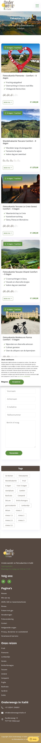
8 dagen (8, 486)
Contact (4, 623)
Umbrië (4, 674)
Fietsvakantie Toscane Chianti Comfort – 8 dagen (20, 273)
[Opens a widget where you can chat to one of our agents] (33, 739)
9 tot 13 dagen (22, 486)
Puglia (3, 682)
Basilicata (8, 496)
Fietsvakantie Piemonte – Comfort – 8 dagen (20, 76)
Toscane (4, 669)
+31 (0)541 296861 (12, 707)
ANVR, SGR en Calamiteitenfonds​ (13, 602)
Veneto (4, 661)
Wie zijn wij (5, 598)
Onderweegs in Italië (19, 737)
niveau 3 (21, 520)
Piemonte (4, 652)
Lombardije (25, 505)
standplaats (9, 491)
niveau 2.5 (9, 520)
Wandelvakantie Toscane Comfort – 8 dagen (19, 142)
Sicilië (3, 695)
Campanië (21, 496)
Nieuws (4, 593)
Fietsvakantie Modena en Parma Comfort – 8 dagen (17, 338)
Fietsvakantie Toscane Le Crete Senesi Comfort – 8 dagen (20, 207)
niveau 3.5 (9, 525)
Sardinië (4, 691)
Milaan (7, 510)
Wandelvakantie (11, 481)
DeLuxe (8, 501)
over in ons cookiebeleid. (24, 376)
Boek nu (7, 102)
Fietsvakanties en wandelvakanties (19, 25)
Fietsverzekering (7, 619)
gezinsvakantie (10, 505)
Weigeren (4, 382)
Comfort (22, 491)
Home (18, 22)
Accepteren (16, 382)
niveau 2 (21, 515)
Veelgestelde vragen (8, 627)
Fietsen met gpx (7, 610)
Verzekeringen (6, 615)
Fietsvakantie (23, 476)
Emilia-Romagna (22, 501)
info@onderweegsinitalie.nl (15, 713)
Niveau (4, 606)
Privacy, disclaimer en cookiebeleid (14, 632)
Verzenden (13, 453)
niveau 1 (19, 510)
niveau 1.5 (9, 515)
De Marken (9, 476)
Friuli (24, 481)
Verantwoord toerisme (9, 636)
